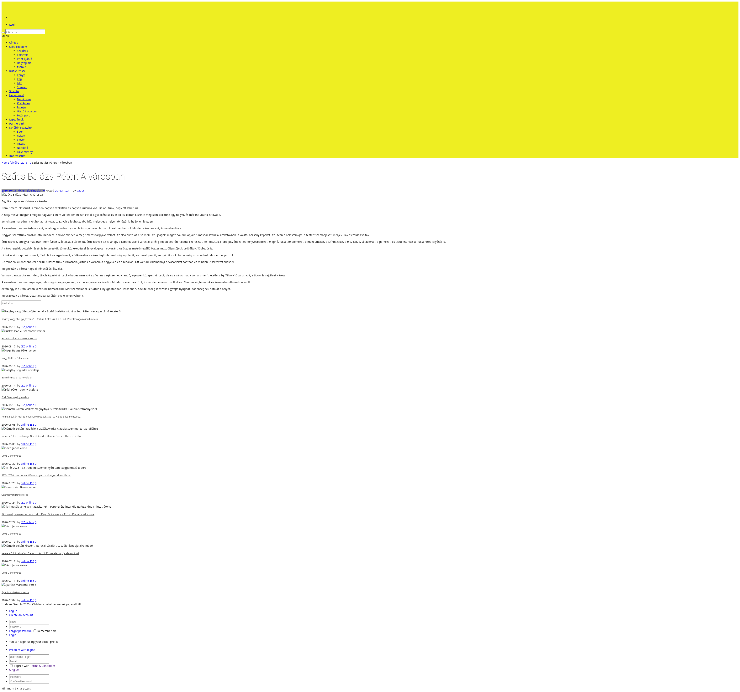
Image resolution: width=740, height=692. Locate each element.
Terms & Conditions (43, 666)
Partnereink (16, 123)
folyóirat (15, 162)
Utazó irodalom (27, 111)
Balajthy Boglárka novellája (17, 377)
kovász (21, 144)
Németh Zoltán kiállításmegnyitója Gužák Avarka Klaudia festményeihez (41, 416)
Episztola (23, 55)
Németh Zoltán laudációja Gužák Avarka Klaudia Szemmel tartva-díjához (42, 436)
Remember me (46, 631)
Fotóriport (23, 115)
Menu (5, 36)
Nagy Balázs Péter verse (15, 358)
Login (12, 24)
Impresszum (17, 156)
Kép (19, 79)
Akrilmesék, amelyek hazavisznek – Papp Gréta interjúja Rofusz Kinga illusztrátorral (48, 514)
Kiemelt (25, 190)
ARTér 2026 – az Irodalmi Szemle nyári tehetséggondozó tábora (36, 475)
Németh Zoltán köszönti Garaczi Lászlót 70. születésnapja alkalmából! (40, 553)
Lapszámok (16, 119)
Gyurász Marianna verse (15, 592)
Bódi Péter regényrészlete (15, 397)
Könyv (21, 75)
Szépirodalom (18, 47)
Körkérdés (23, 103)
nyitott (21, 135)
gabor (80, 190)
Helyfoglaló (24, 63)
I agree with (21, 666)
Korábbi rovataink (20, 127)
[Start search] (3, 32)
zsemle (21, 67)
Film (19, 83)
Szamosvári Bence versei (15, 494)
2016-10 (26, 162)
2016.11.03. (62, 190)
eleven (21, 139)
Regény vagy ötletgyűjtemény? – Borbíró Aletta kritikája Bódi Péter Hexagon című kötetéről (50, 319)
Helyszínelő (16, 95)
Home (5, 162)
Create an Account (21, 615)
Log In (13, 611)
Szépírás (22, 51)
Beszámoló (24, 99)
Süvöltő (14, 91)
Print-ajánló (24, 59)
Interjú (21, 107)
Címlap (13, 42)
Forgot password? (20, 631)
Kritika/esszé (17, 71)
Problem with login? (22, 650)
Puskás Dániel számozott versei (19, 338)
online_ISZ (27, 424)
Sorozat (22, 87)
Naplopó (22, 148)
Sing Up (14, 670)
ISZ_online (27, 327)
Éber (20, 131)
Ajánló (16, 190)
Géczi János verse (11, 455)
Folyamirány (25, 152)
